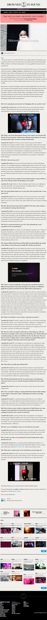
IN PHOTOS (2, 607)
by (6, 53)
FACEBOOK (14, 607)
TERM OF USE (26, 603)
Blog (20, 12)
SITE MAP (2, 604)
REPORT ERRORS (3, 616)
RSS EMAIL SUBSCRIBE (16, 613)
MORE (44, 551)
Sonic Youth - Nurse (15, 573)
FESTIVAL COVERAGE (3, 612)
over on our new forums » (30, 19)
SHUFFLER (14, 609)
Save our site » (23, 9)
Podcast (23, 12)
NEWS (1, 605)
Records (6, 12)
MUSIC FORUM (2, 614)
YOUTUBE (13, 611)
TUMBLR (13, 610)
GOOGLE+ (13, 605)
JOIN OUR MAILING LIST (16, 603)
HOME (1, 603)
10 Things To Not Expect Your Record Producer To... (28, 562)
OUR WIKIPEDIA (26, 606)
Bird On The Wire (19, 447)
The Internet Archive (29, 20)
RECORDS (1, 608)
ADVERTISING (26, 605)
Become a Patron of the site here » (14, 500)
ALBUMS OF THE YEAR (4, 611)
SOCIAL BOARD (2, 615)
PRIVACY (25, 604)
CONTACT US (14, 602)
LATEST (2, 520)
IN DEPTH (1, 606)
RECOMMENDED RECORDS (4, 609)
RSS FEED (13, 612)
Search (44, 12)
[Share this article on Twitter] (4, 501)
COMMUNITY (2, 613)
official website (17, 491)
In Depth (10, 12)
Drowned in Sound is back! (17, 525)
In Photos (15, 12)
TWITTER (13, 608)
